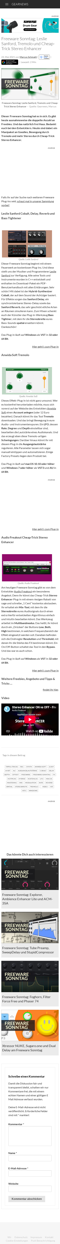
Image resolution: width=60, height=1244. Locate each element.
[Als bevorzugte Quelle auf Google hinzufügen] (9, 62)
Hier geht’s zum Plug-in (45, 346)
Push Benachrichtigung (43, 1240)
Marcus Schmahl (28, 57)
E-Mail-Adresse (18, 1168)
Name (12, 1152)
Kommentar (16, 1124)
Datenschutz (21, 1237)
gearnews (20, 4)
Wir (10, 1237)
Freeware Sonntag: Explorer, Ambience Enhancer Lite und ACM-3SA (27, 899)
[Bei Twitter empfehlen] (52, 755)
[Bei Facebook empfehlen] (39, 755)
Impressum (36, 1237)
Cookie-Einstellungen (17, 1240)
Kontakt (49, 1237)
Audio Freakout (23, 591)
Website (13, 1183)
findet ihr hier (50, 689)
